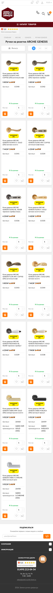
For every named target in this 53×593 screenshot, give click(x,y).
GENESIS (28, 37)
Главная (7, 37)
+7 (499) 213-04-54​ (37, 12)
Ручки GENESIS (41, 37)
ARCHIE (18, 37)
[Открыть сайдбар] (3, 2)
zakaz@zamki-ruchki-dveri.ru (26, 579)
